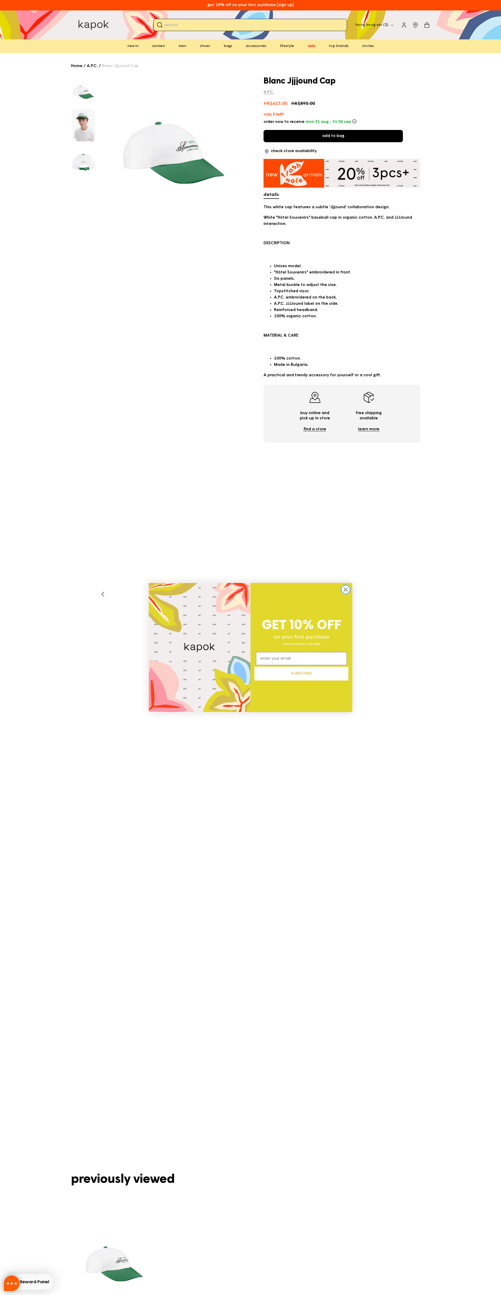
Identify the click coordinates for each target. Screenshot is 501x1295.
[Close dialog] (345, 589)
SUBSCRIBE (301, 673)
